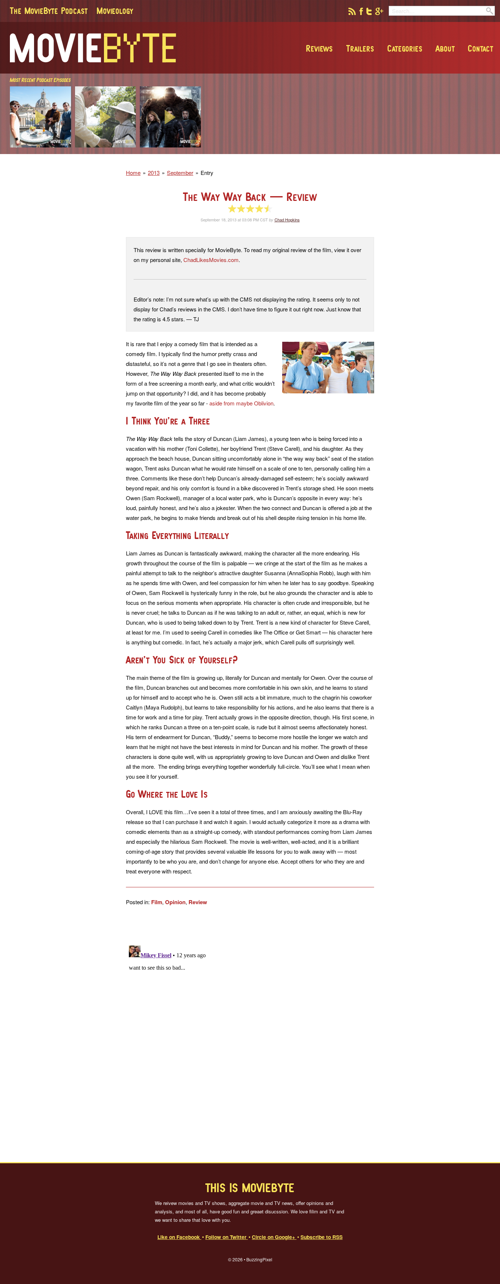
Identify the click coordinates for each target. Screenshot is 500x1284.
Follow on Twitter (226, 1236)
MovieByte (93, 48)
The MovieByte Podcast (49, 10)
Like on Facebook (179, 1236)
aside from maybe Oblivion (241, 403)
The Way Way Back (250, 197)
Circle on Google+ (274, 1236)
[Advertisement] (389, 152)
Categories (404, 48)
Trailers (360, 48)
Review (198, 902)
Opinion (175, 902)
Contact (480, 48)
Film (156, 902)
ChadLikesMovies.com (211, 259)
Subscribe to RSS (322, 1236)
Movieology (115, 10)
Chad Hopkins (287, 219)
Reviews (319, 48)
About (445, 48)
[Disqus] (250, 1034)
